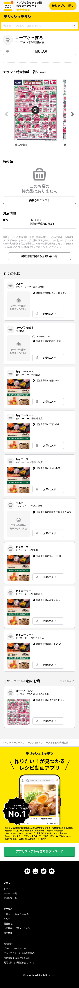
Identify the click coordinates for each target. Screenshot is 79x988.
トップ (7, 888)
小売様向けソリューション (17, 928)
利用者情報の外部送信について (19, 962)
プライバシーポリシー (15, 948)
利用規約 (8, 943)
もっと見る (65, 681)
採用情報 (8, 933)
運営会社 (8, 923)
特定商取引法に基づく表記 (17, 958)
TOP (4, 742)
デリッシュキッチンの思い (17, 914)
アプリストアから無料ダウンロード (39, 851)
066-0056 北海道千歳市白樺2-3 (42, 222)
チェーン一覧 (16, 742)
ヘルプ (7, 919)
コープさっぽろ (33, 742)
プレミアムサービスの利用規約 (19, 953)
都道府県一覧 (10, 898)
